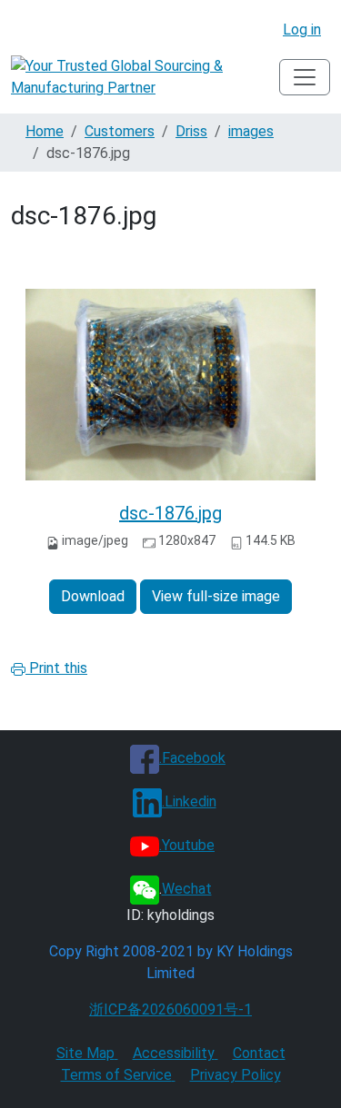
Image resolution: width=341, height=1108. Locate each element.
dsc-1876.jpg (170, 513)
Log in (302, 29)
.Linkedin (189, 801)
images (251, 131)
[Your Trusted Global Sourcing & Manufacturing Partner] (145, 77)
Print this (56, 668)
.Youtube (187, 845)
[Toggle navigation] (304, 77)
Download (93, 596)
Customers (120, 131)
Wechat (187, 888)
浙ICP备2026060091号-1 (170, 1009)
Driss (191, 131)
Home (44, 131)
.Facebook (192, 758)
